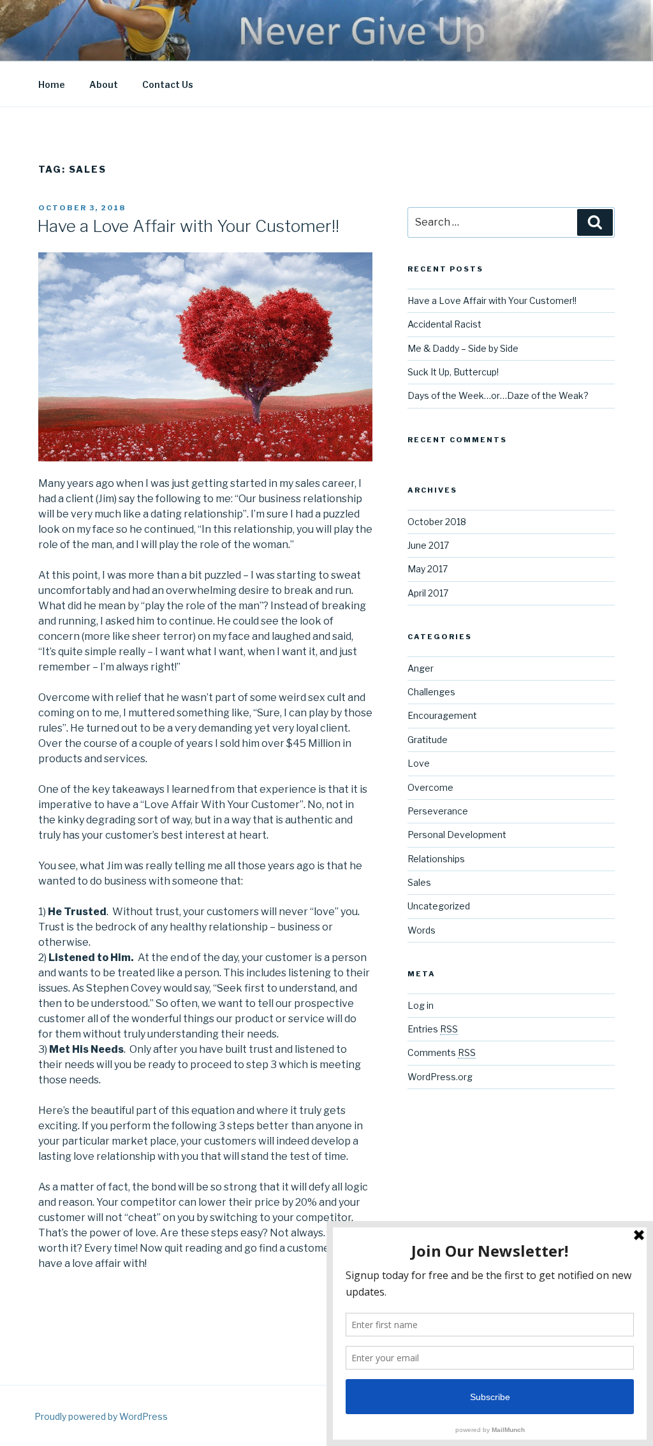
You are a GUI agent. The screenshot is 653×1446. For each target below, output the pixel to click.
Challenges (431, 691)
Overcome (430, 787)
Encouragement (442, 715)
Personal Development (456, 834)
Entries (432, 1028)
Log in (420, 1005)
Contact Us (167, 84)
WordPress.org (440, 1076)
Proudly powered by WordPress (101, 1416)
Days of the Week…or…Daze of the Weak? (498, 395)
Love (418, 763)
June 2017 (428, 545)
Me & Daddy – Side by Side (462, 348)
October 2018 (436, 521)
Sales (419, 882)
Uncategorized (438, 905)
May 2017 (427, 568)
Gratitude (427, 739)
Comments (441, 1052)
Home (51, 84)
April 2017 (427, 593)
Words (421, 930)
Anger (420, 668)
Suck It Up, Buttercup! (453, 371)
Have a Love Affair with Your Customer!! (188, 226)
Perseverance (437, 811)
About (103, 84)
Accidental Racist (444, 324)
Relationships (436, 858)
